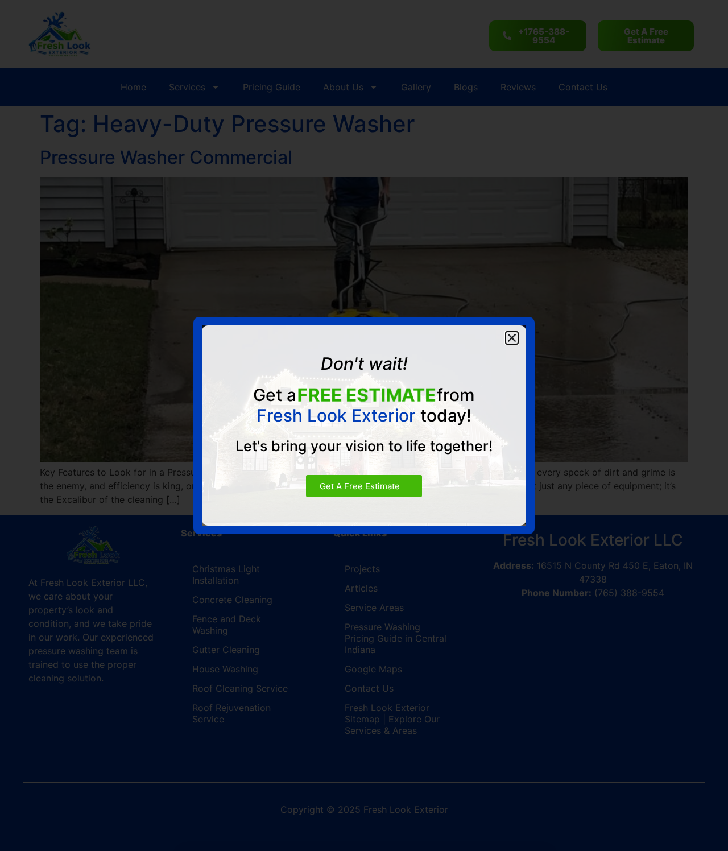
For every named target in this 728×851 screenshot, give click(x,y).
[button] (512, 338)
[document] (364, 425)
